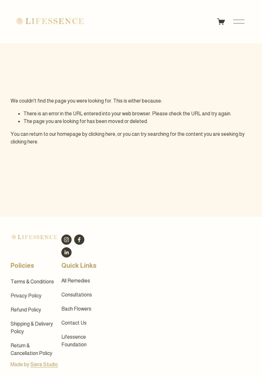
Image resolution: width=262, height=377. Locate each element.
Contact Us (74, 323)
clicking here (102, 134)
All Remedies (75, 280)
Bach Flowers (76, 309)
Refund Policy (26, 309)
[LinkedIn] (66, 252)
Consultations (76, 294)
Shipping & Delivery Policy (32, 327)
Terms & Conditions (32, 281)
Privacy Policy (26, 295)
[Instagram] (66, 240)
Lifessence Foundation (74, 340)
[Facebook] (79, 240)
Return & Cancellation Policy (31, 349)
